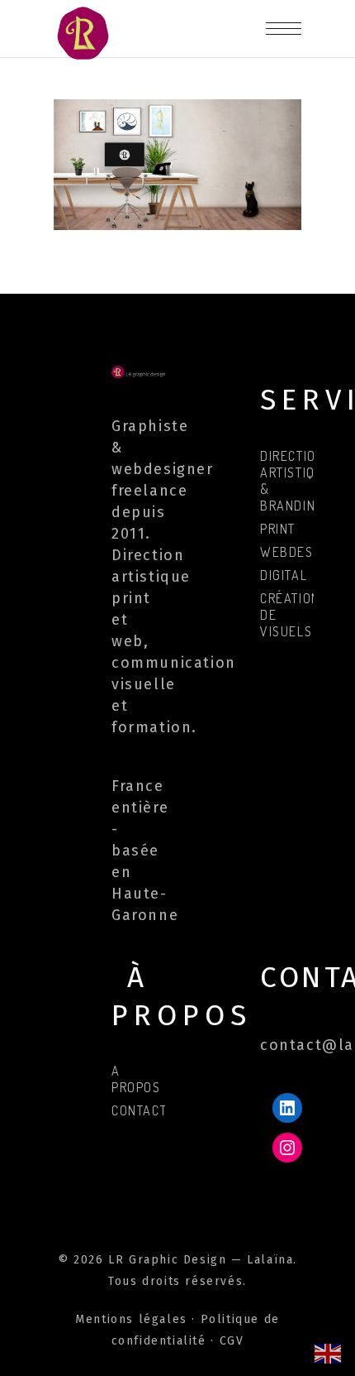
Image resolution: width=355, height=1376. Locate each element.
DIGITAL (283, 575)
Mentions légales (131, 1319)
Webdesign (297, 552)
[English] (329, 1352)
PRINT (278, 528)
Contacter (146, 1110)
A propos (136, 1079)
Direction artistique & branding (296, 481)
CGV (232, 1341)
